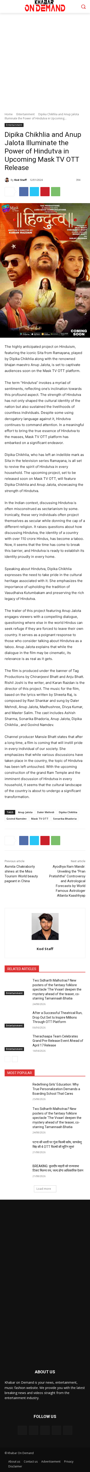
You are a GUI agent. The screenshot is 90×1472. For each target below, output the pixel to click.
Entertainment (25, 114)
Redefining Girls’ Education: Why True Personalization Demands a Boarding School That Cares (56, 1089)
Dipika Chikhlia (68, 812)
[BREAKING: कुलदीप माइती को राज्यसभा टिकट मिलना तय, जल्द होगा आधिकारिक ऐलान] (17, 1172)
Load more (43, 1189)
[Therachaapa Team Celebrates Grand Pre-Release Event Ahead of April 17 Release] (17, 1042)
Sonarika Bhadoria (65, 818)
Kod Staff (20, 179)
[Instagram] (56, 1430)
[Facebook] (23, 191)
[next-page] (15, 1059)
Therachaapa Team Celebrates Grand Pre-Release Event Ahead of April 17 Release (58, 1040)
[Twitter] (34, 191)
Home (9, 114)
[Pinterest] (45, 191)
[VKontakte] (67, 1430)
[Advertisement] (45, 60)
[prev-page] (7, 1059)
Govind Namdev (16, 818)
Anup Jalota (25, 812)
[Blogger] (22, 1430)
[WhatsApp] (55, 191)
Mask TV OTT (39, 818)
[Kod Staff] (8, 180)
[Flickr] (44, 1430)
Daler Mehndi (45, 812)
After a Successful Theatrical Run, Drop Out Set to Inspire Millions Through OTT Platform (57, 1017)
